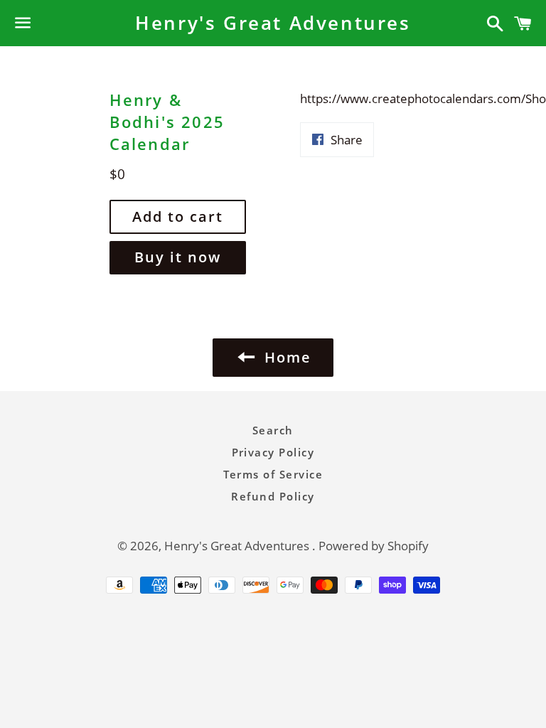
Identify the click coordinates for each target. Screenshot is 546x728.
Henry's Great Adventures (272, 23)
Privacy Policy (273, 452)
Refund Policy (273, 496)
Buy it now (177, 257)
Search (273, 430)
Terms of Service (273, 474)
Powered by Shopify (373, 545)
